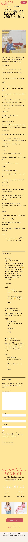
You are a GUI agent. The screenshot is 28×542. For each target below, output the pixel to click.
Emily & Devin (9, 308)
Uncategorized (14, 6)
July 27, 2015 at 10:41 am (13, 310)
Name (4, 413)
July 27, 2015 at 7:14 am (12, 261)
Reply (6, 287)
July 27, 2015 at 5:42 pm (12, 340)
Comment (6, 391)
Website (5, 425)
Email (4, 419)
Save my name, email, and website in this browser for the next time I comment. (12, 435)
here (19, 240)
